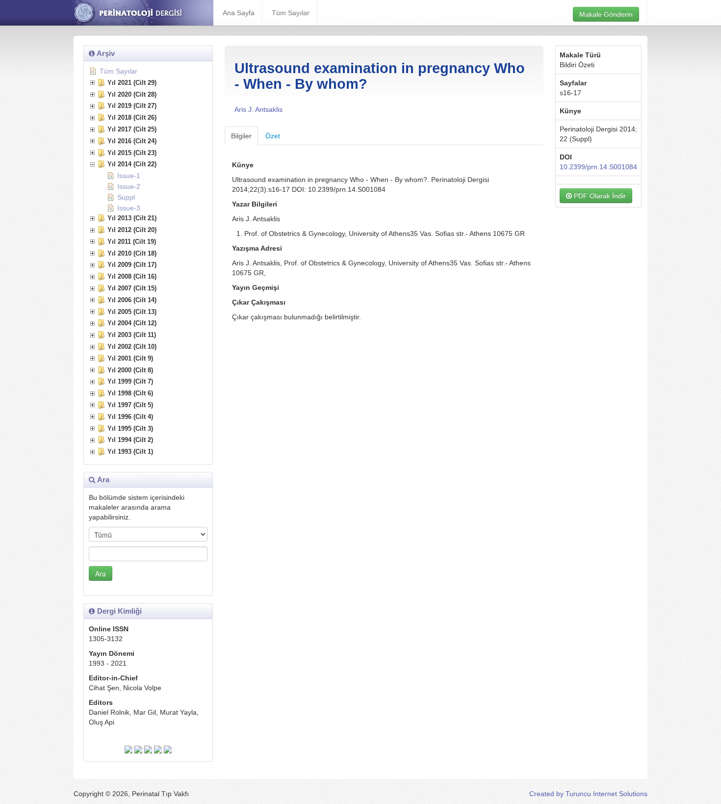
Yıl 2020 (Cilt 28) (131, 94)
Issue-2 (128, 186)
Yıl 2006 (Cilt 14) (131, 300)
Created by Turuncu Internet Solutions (588, 794)
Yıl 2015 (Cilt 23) (131, 152)
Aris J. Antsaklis (258, 109)
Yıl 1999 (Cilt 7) (130, 381)
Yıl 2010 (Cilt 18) (131, 253)
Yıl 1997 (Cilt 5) (130, 405)
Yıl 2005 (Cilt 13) (131, 311)
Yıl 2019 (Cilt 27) (131, 105)
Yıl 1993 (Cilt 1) (130, 451)
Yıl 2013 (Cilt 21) (131, 218)
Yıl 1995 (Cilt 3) (130, 428)
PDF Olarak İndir (599, 196)
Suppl (126, 197)
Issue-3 (128, 208)
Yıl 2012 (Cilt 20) (131, 229)
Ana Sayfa (239, 13)
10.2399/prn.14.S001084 (598, 167)
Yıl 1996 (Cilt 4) (130, 416)
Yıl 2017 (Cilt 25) (131, 129)
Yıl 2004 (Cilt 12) (131, 323)
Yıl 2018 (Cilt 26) (131, 117)
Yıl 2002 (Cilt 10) (131, 346)
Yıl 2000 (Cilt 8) (130, 370)
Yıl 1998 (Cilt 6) (130, 393)
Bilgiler (241, 136)
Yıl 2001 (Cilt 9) (130, 358)
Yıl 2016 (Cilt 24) (131, 141)
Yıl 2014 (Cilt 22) (131, 164)
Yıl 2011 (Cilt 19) (131, 241)
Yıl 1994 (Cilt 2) (130, 439)
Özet (272, 136)
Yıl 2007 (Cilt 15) (131, 288)
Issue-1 (128, 176)
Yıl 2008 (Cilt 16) (131, 276)
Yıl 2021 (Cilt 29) (131, 82)
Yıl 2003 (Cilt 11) (131, 334)
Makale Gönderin (606, 14)
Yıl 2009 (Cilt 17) (131, 264)
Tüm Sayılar (290, 13)
